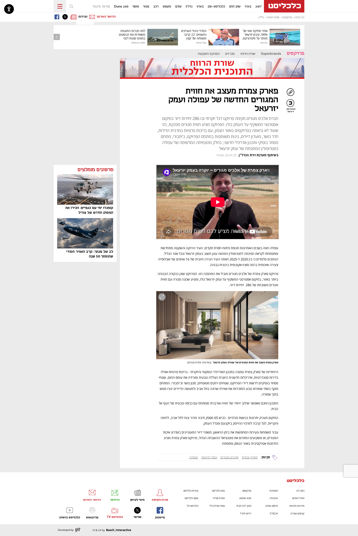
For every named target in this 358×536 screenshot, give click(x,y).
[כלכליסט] (295, 481)
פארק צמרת (250, 457)
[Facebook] (58, 17)
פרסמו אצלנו (271, 506)
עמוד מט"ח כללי (217, 506)
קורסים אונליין (297, 513)
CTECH (274, 513)
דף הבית (299, 17)
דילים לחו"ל (245, 513)
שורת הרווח (273, 17)
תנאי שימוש (245, 498)
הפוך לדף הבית (243, 506)
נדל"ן (261, 17)
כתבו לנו (300, 490)
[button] (71, 6)
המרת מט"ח (219, 498)
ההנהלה (274, 498)
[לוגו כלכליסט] (284, 6)
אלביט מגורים (229, 457)
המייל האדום (298, 498)
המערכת (274, 490)
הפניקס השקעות (209, 54)
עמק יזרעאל (209, 457)
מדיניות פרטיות (296, 506)
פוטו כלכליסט (218, 490)
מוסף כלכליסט (191, 498)
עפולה (193, 457)
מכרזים (230, 54)
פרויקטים (287, 17)
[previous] (57, 37)
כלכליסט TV (192, 506)
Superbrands (271, 54)
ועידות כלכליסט (190, 490)
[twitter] (66, 17)
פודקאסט (246, 490)
